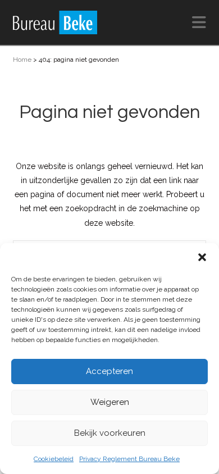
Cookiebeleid (54, 459)
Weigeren (109, 402)
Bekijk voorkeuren (109, 433)
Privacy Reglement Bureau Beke (129, 459)
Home (22, 59)
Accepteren (109, 371)
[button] (202, 257)
